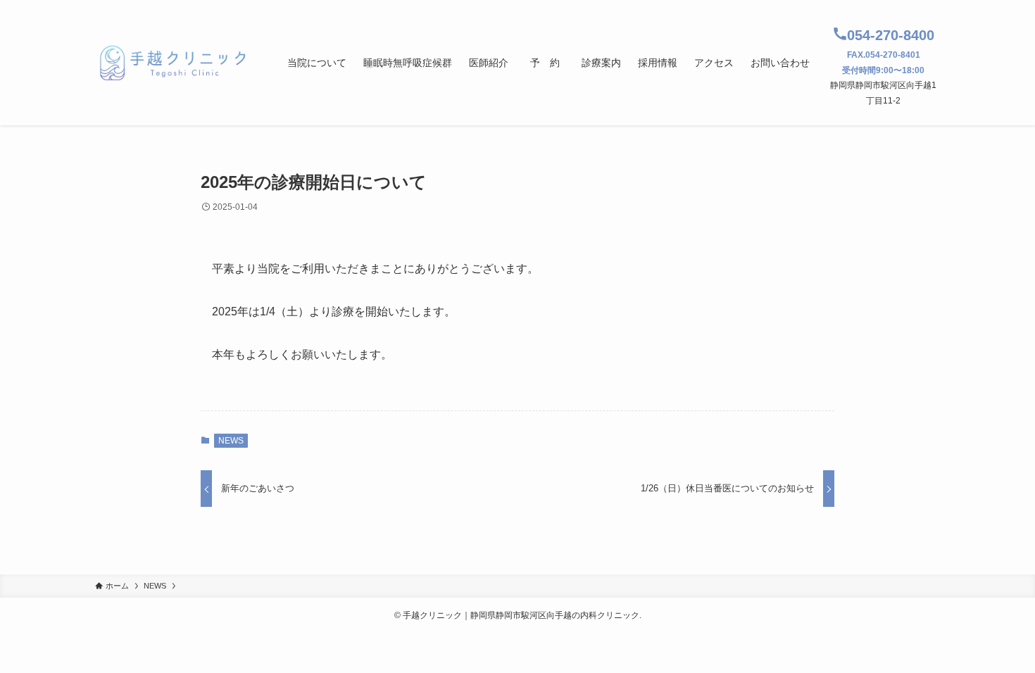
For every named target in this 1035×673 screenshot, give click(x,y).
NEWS (231, 441)
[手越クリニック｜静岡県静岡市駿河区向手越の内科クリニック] (173, 62)
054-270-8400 (890, 35)
